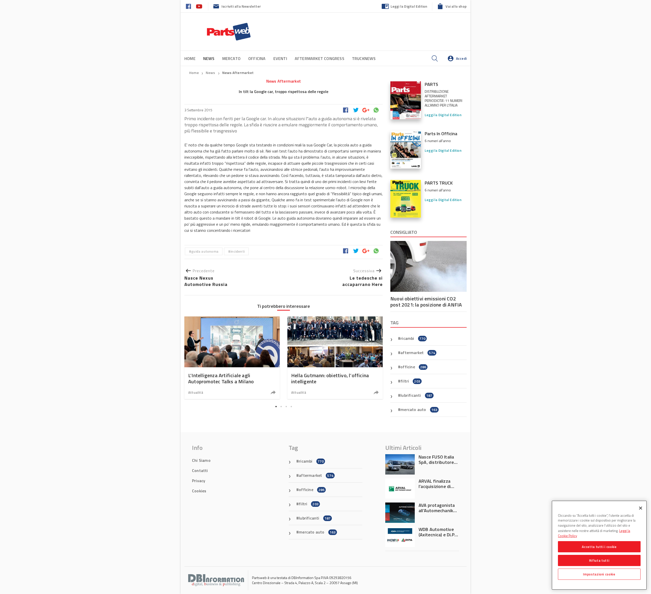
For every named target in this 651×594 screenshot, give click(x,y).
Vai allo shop (456, 6)
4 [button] (291, 406)
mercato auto (419, 409)
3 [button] (286, 406)
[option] (232, 358)
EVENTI (280, 58)
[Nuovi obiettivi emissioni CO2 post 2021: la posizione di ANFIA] (428, 266)
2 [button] (281, 406)
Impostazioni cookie (599, 574)
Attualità (195, 392)
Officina (257, 58)
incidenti (237, 251)
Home (190, 58)
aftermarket (418, 352)
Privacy (198, 481)
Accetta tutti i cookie (599, 546)
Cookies (199, 491)
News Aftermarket (238, 72)
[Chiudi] (640, 508)
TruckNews (364, 58)
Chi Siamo (201, 460)
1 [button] (275, 406)
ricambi (413, 338)
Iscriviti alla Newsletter (241, 6)
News (211, 72)
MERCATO (231, 58)
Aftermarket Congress (319, 58)
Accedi (461, 58)
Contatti (200, 470)
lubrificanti (416, 395)
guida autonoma (204, 251)
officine (413, 367)
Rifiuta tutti (599, 560)
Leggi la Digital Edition (409, 6)
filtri (410, 381)
